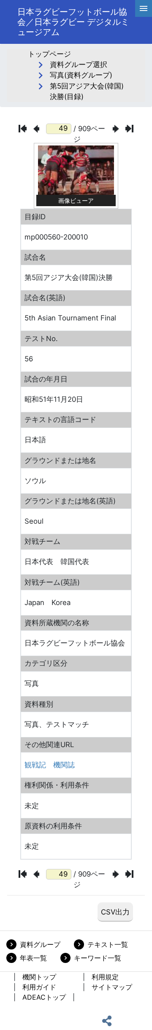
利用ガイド (39, 987)
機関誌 (64, 765)
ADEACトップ (44, 997)
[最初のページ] (23, 128)
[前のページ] (36, 129)
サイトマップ (112, 987)
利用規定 (105, 977)
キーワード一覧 (97, 958)
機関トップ (39, 977)
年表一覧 (33, 958)
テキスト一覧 (107, 944)
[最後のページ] (129, 128)
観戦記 (35, 765)
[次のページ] (116, 129)
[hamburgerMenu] (143, 8)
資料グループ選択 (78, 64)
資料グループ (40, 944)
